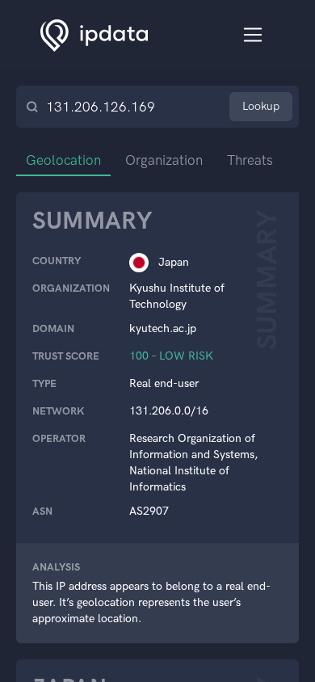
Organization (164, 160)
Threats (250, 160)
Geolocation (63, 160)
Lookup (260, 106)
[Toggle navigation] (253, 35)
